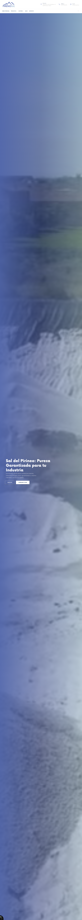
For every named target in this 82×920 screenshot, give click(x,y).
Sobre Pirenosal (5, 11)
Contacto (31, 11)
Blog (26, 11)
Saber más (9, 482)
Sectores (21, 11)
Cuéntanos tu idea (22, 482)
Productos (13, 11)
